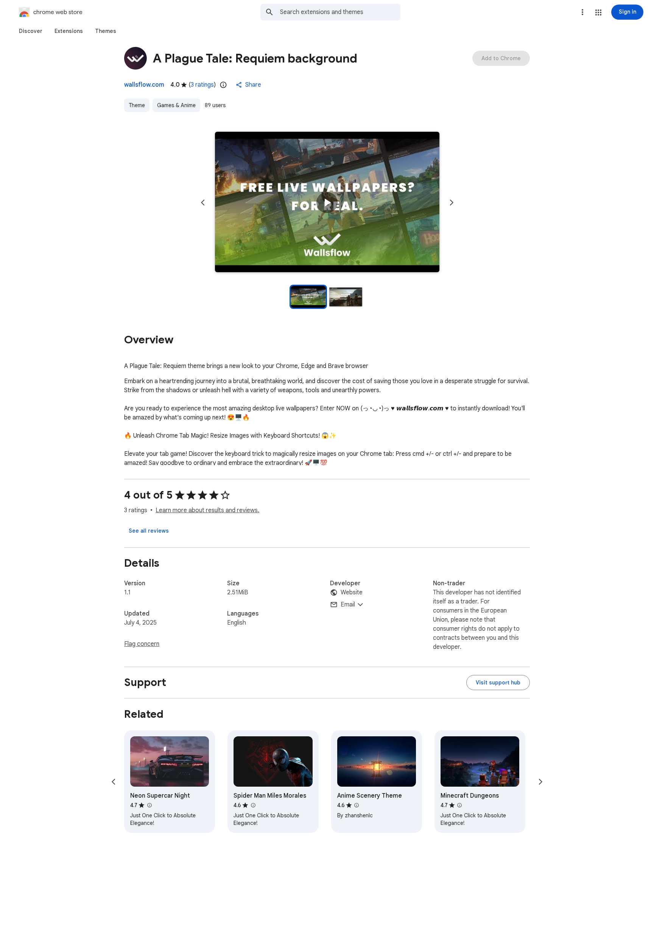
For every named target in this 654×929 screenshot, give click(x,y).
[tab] (30, 31)
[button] (598, 12)
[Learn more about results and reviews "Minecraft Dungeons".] (459, 805)
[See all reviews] (148, 531)
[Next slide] (451, 202)
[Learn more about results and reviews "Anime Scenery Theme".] (356, 805)
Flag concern (141, 644)
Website (352, 592)
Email (348, 604)
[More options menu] (582, 12)
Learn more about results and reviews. (207, 510)
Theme (137, 105)
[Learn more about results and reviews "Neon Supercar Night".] (149, 805)
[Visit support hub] (498, 682)
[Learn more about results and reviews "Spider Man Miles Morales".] (253, 805)
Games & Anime (176, 105)
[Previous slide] (202, 202)
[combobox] (340, 12)
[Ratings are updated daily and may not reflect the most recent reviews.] (223, 84)
